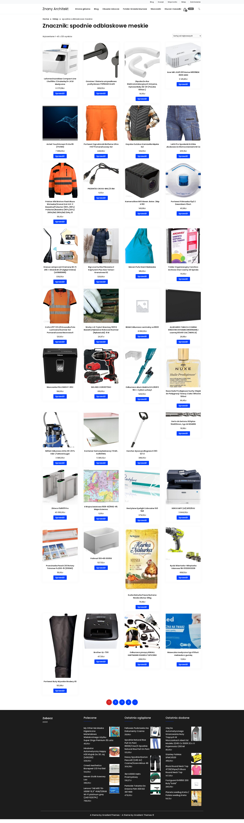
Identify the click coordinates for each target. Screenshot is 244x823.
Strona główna (82, 9)
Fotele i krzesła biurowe (135, 9)
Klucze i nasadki (173, 9)
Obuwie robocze (110, 9)
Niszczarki (156, 9)
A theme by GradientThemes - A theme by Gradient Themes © (122, 815)
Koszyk (161, 2)
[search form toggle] (199, 9)
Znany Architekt (55, 9)
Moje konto (172, 2)
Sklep (183, 2)
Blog (152, 2)
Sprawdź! (60, 93)
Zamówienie (195, 2)
